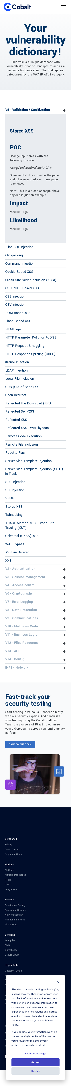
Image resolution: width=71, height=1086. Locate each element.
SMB (7, 945)
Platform (9, 870)
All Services (11, 924)
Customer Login (13, 970)
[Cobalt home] (17, 7)
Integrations (11, 889)
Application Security (15, 910)
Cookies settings (35, 1053)
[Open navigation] (63, 7)
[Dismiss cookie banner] (58, 982)
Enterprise (10, 940)
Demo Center (12, 849)
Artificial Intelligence (15, 875)
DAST (8, 884)
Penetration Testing (15, 905)
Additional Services (15, 919)
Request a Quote (14, 854)
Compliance (11, 950)
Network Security (14, 914)
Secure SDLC (12, 955)
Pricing (8, 844)
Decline (35, 1070)
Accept (35, 1062)
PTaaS (8, 879)
